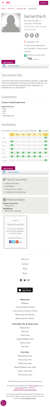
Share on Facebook (10, 241)
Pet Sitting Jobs (25, 374)
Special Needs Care (25, 339)
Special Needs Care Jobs (25, 367)
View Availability (13, 66)
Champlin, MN (21, 8)
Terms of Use (33, 385)
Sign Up (43, 3)
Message (8, 62)
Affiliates (25, 303)
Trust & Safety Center (25, 307)
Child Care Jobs (25, 363)
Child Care (25, 335)
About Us (25, 259)
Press (25, 273)
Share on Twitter (13, 241)
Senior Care (25, 343)
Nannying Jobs (25, 359)
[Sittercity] (8, 2)
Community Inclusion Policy (25, 311)
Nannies (25, 331)
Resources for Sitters (25, 318)
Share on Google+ (17, 241)
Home (3, 8)
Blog (25, 268)
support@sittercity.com (28, 398)
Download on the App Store (25, 290)
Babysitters (25, 327)
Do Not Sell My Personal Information (24, 390)
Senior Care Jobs (25, 371)
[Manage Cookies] (3, 403)
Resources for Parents (25, 314)
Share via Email (20, 241)
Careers (25, 264)
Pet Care (11, 8)
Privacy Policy (19, 387)
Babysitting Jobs (25, 356)
